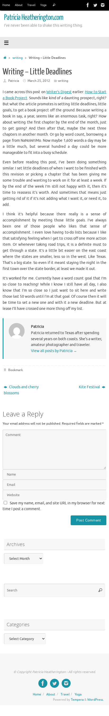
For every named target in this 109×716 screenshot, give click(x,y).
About (18, 5)
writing (17, 58)
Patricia (13, 81)
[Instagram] (102, 5)
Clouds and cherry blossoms (21, 390)
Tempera (77, 700)
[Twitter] (95, 5)
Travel (31, 5)
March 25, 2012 (39, 81)
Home (6, 5)
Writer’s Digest (58, 92)
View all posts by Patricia (54, 351)
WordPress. (95, 700)
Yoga (43, 5)
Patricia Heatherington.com (33, 17)
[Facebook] (88, 5)
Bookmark (15, 370)
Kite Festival (90, 387)
